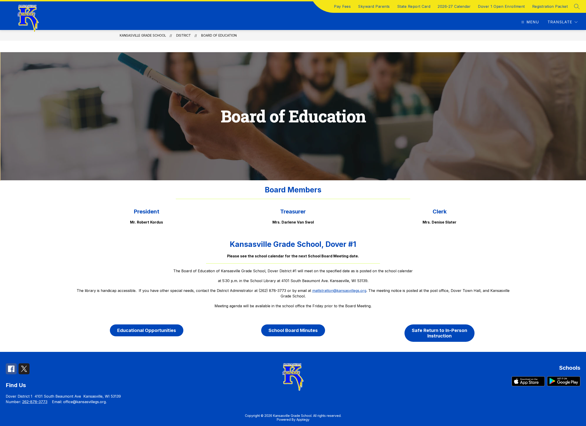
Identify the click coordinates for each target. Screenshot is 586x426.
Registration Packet (550, 6)
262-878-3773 (34, 401)
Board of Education (219, 35)
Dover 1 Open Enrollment (501, 6)
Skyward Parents (374, 6)
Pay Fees (342, 6)
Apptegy (302, 419)
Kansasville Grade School (143, 35)
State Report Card (414, 6)
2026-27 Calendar (454, 6)
